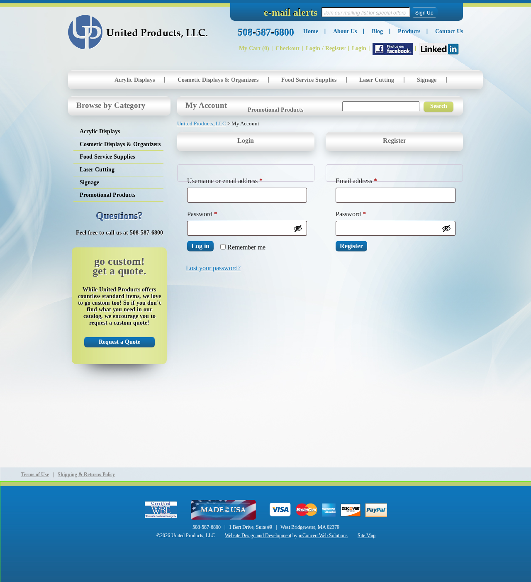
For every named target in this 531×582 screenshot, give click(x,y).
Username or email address (236, 180)
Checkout (287, 48)
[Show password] (297, 228)
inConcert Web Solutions (323, 535)
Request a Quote (119, 342)
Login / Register (326, 48)
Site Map (366, 535)
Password (214, 214)
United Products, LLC (138, 32)
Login (359, 48)
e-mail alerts (290, 12)
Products (409, 31)
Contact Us (449, 31)
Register (351, 245)
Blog (377, 31)
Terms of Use (35, 474)
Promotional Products (275, 110)
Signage (426, 80)
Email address (368, 180)
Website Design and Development (258, 535)
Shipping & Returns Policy (86, 474)
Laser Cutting (376, 80)
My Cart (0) (254, 48)
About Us (345, 31)
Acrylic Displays (134, 80)
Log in (200, 245)
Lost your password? (213, 267)
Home (310, 31)
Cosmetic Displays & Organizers (218, 80)
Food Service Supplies (308, 80)
